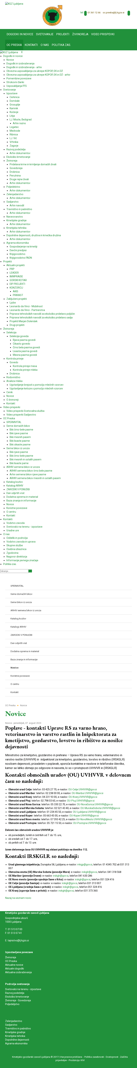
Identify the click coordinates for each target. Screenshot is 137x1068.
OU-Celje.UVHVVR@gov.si (82, 789)
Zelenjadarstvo (13, 1021)
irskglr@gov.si (89, 872)
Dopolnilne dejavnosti (17, 1039)
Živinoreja (11, 957)
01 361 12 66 (94, 12)
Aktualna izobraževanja (18, 972)
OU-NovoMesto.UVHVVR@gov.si (94, 819)
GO (30, 571)
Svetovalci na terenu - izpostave (23, 989)
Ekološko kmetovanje (17, 996)
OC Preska (11, 961)
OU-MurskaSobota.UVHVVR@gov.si (100, 808)
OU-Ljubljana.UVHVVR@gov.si (89, 811)
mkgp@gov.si (84, 864)
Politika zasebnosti (94, 1057)
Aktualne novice (14, 964)
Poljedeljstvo (12, 1004)
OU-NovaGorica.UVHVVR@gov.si (95, 804)
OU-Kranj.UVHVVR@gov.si (82, 796)
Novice (8, 723)
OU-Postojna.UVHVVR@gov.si (89, 823)
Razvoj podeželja (14, 993)
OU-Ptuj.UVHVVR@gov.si (81, 800)
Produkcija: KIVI (77, 1060)
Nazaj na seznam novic (18, 898)
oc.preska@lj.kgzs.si (113, 12)
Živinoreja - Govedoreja (18, 1000)
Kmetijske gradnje (15, 1032)
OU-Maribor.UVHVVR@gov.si (87, 793)
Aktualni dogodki (14, 968)
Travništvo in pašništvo (18, 1028)
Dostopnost (112, 1057)
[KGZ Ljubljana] (14, 3)
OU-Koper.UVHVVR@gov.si (84, 815)
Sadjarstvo (11, 1024)
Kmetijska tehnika (15, 1036)
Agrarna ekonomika (16, 1043)
